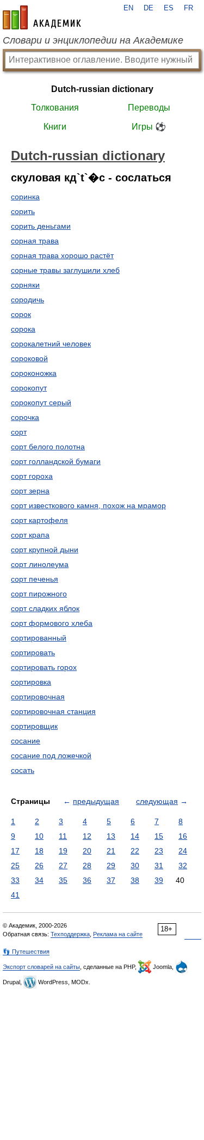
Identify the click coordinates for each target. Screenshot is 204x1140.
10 (39, 836)
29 (111, 865)
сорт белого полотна (48, 446)
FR (188, 8)
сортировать (33, 652)
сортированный (38, 637)
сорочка (25, 417)
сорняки (25, 285)
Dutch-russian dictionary (102, 89)
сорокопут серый (41, 402)
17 (15, 850)
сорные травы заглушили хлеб (65, 270)
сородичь (27, 299)
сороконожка (34, 373)
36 (87, 880)
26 (39, 865)
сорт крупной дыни (44, 549)
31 (158, 865)
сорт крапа (30, 535)
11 (63, 836)
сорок (21, 314)
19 (63, 850)
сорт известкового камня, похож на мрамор (88, 505)
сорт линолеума (40, 564)
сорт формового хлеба (51, 623)
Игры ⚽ (149, 126)
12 (87, 836)
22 (135, 850)
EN (128, 8)
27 (63, 865)
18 (39, 850)
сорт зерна (30, 490)
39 (158, 880)
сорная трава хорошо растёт (62, 255)
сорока (23, 329)
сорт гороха (32, 476)
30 (135, 865)
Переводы (149, 107)
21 (111, 850)
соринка (25, 196)
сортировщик (34, 726)
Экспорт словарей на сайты (41, 967)
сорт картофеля (39, 520)
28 (87, 865)
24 (182, 850)
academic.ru (42, 17)
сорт (19, 432)
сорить (23, 211)
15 (158, 836)
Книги (55, 126)
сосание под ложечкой (51, 755)
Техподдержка (70, 934)
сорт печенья (34, 579)
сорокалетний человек (51, 343)
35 (63, 880)
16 (182, 836)
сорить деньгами (41, 226)
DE (148, 8)
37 (111, 880)
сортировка (31, 682)
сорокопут (29, 387)
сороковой (29, 358)
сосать (22, 770)
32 (182, 865)
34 (39, 880)
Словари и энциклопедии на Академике (93, 40)
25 (15, 865)
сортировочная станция (53, 711)
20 (87, 850)
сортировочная (38, 696)
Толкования (55, 107)
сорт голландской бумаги (56, 461)
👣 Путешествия (26, 951)
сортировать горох (44, 667)
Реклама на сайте (118, 934)
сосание (25, 740)
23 (158, 850)
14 (135, 836)
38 (135, 880)
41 (15, 895)
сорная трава (35, 240)
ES (169, 8)
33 (15, 880)
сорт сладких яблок (45, 608)
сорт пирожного (39, 593)
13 (111, 836)
